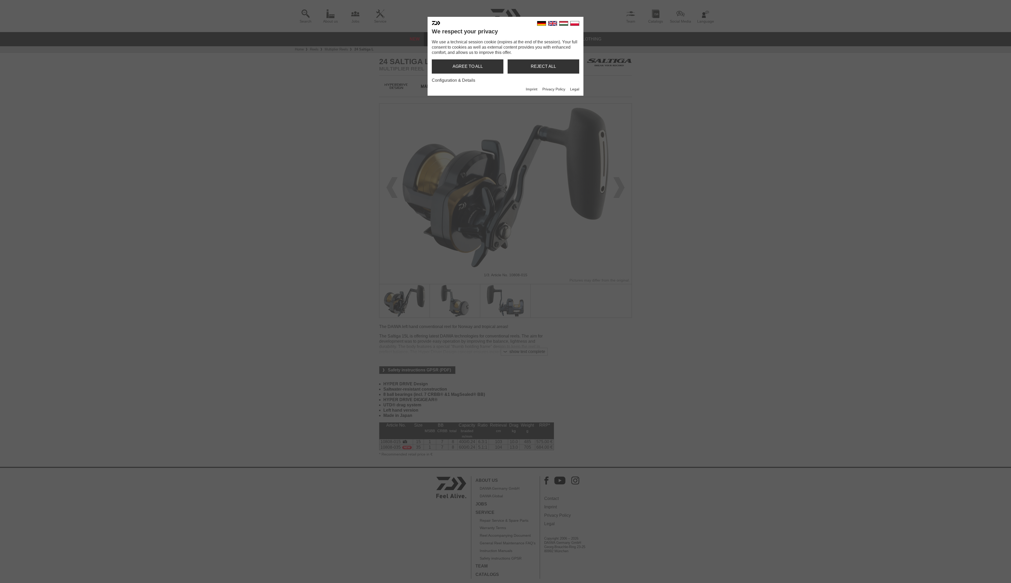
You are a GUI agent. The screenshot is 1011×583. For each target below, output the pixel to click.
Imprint (531, 89)
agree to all (468, 66)
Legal (574, 89)
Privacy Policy (553, 89)
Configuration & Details (453, 80)
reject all (543, 66)
